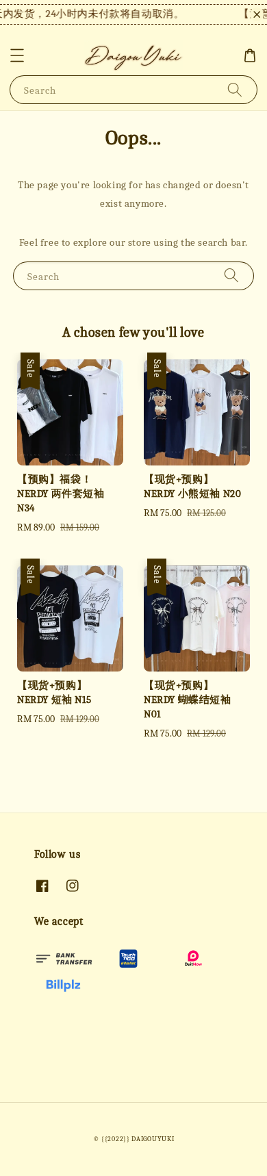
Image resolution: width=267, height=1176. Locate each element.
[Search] (235, 89)
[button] (17, 55)
